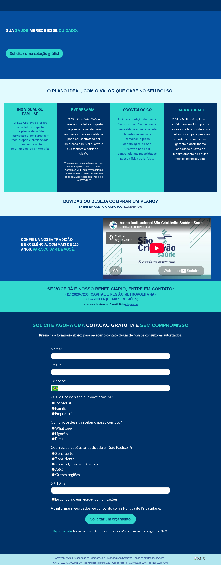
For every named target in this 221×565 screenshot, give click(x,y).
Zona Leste (64, 453)
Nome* (56, 349)
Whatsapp (63, 428)
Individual (63, 403)
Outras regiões (67, 474)
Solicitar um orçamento (110, 518)
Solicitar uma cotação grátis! (34, 53)
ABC (59, 469)
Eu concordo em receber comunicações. (86, 499)
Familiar (61, 408)
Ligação (61, 433)
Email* (56, 365)
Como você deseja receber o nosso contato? (86, 422)
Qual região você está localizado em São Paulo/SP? (91, 447)
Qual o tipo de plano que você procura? (82, 397)
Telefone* (58, 381)
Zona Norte (64, 459)
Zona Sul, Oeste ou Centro (76, 464)
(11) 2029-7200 (159, 563)
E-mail (60, 439)
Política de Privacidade (141, 508)
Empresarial (64, 413)
